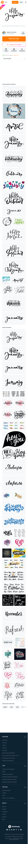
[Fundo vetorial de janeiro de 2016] (13, 110)
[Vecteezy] (2, 2)
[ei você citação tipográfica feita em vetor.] (7, 500)
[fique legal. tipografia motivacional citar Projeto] (8, 775)
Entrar (21, 2)
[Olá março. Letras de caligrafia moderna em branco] (8, 231)
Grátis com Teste (14, 38)
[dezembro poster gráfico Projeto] (9, 562)
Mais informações (7, 57)
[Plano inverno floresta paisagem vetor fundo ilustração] (6, 290)
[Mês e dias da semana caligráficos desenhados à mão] (8, 608)
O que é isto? (15, 55)
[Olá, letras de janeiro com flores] (7, 221)
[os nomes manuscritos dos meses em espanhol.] (13, 662)
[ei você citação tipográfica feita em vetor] (13, 486)
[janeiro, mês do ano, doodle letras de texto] (13, 184)
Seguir (23, 33)
